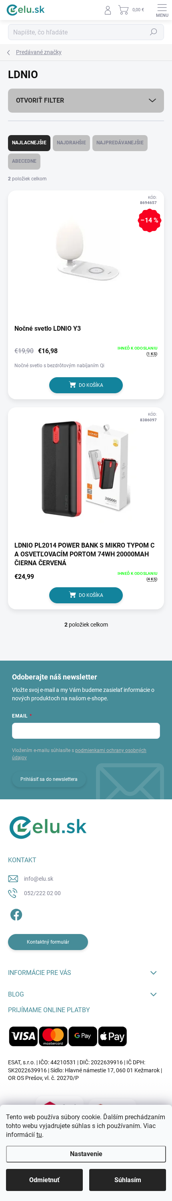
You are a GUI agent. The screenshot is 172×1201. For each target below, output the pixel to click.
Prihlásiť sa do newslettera (49, 779)
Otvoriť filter (40, 100)
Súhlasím (127, 1180)
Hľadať (153, 32)
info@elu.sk (38, 878)
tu (39, 1134)
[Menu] (162, 10)
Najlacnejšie (29, 143)
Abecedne (24, 161)
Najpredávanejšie (120, 143)
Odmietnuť (44, 1180)
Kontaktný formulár (48, 942)
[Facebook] (15, 913)
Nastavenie (86, 1154)
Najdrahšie (71, 143)
